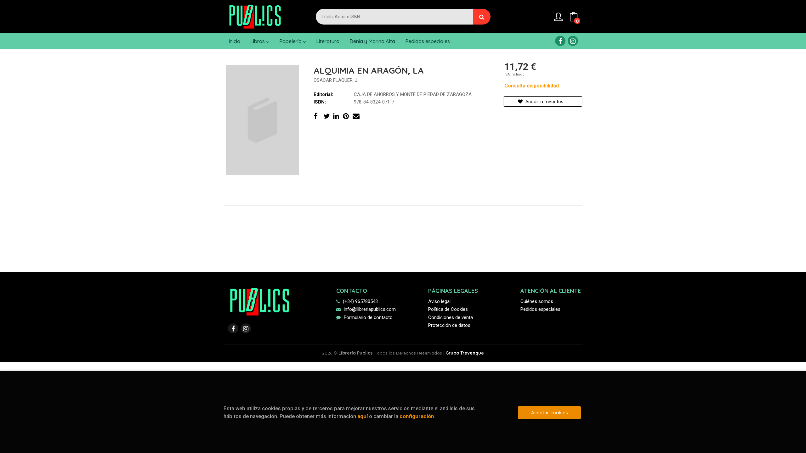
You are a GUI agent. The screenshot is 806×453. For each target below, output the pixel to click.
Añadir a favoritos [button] (543, 101)
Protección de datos (449, 325)
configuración (417, 416)
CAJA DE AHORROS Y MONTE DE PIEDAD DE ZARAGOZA (413, 94)
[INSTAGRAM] (573, 41)
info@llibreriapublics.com (370, 309)
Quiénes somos (536, 301)
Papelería (291, 41)
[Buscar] (482, 17)
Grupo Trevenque (465, 353)
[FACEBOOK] (560, 41)
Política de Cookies (448, 309)
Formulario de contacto (368, 317)
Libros (258, 41)
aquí (362, 416)
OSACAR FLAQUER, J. (336, 80)
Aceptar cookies (549, 413)
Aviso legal (439, 301)
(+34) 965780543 (360, 301)
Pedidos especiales (540, 309)
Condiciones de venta (450, 317)
